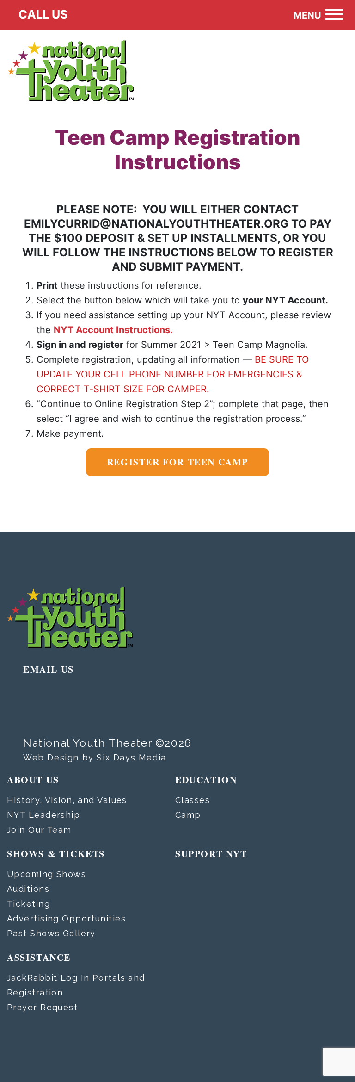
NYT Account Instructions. (113, 329)
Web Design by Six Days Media (94, 757)
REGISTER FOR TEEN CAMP (177, 462)
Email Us (48, 669)
